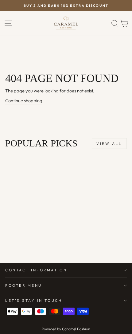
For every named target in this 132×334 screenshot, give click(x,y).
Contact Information (36, 270)
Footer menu (23, 285)
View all (109, 143)
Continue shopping (23, 100)
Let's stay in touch (33, 300)
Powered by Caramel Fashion (66, 329)
